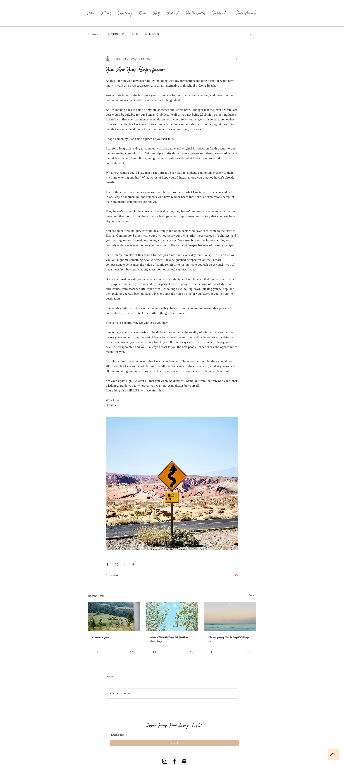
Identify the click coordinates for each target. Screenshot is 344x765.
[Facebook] (174, 761)
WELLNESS (152, 34)
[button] (251, 34)
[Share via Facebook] (107, 564)
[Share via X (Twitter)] (116, 564)
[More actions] (236, 58)
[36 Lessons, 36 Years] (114, 616)
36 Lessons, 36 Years (100, 637)
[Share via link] (133, 564)
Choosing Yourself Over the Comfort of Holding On (229, 639)
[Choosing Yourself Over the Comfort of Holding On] (230, 616)
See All (252, 595)
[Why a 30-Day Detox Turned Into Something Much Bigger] (172, 616)
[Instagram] (164, 761)
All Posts (93, 34)
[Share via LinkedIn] (125, 564)
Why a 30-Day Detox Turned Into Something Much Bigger (169, 639)
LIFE (135, 34)
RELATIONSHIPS (115, 34)
